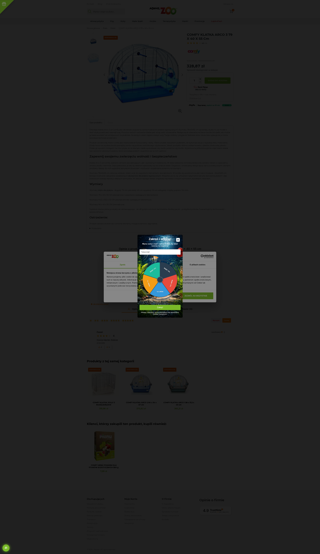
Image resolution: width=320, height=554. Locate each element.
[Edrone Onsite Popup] (160, 277)
